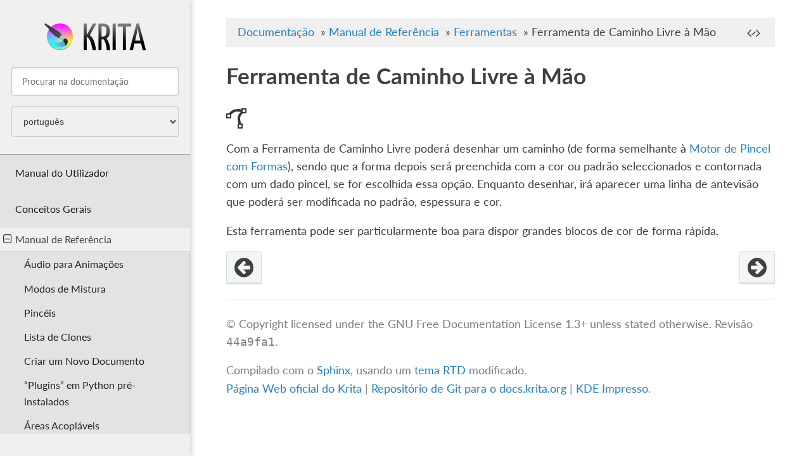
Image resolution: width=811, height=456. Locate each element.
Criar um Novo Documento (84, 361)
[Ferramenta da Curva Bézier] (244, 267)
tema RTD (440, 370)
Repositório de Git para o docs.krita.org (470, 388)
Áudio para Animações (74, 264)
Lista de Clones (57, 337)
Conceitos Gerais (53, 209)
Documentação (276, 32)
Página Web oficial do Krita (294, 388)
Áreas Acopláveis (61, 425)
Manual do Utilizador (62, 173)
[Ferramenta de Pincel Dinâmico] (757, 267)
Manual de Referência (63, 239)
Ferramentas (485, 32)
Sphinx (333, 370)
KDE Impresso (612, 388)
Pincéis (40, 313)
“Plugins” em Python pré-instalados (80, 393)
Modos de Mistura (65, 288)
